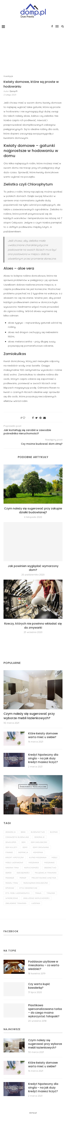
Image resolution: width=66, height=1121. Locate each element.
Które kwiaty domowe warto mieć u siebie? (43, 735)
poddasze (9, 878)
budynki (54, 832)
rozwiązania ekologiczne (35, 883)
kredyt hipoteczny (14, 857)
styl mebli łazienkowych (17, 893)
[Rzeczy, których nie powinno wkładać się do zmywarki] (33, 599)
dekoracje (39, 837)
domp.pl (13, 91)
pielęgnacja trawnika (45, 873)
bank (23, 832)
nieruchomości (31, 868)
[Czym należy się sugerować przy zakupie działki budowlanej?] (33, 484)
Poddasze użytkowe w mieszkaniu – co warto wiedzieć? (43, 965)
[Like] (26, 417)
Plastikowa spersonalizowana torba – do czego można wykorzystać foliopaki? (45, 1010)
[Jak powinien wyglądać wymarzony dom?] (33, 541)
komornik (38, 852)
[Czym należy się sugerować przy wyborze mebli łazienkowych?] (33, 689)
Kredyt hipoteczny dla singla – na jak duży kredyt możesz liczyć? (43, 758)
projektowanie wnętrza (44, 878)
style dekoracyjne (28, 888)
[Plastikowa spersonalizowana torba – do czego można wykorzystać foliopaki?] (14, 1010)
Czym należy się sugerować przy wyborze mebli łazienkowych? (29, 715)
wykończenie (11, 898)
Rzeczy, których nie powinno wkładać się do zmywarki (33, 625)
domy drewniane (41, 847)
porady (23, 878)
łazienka (36, 903)
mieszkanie (49, 862)
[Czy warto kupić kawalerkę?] (14, 989)
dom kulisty (11, 847)
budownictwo (38, 832)
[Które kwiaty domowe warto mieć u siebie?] (14, 739)
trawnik (50, 893)
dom (23, 842)
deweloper (10, 842)
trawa (38, 893)
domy (25, 847)
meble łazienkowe (14, 862)
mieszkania (34, 862)
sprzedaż (9, 888)
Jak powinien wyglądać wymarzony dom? (33, 568)
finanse (9, 852)
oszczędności (23, 873)
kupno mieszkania (37, 857)
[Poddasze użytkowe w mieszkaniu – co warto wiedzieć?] (14, 967)
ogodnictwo (50, 868)
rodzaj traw (11, 883)
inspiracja (23, 852)
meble (54, 857)
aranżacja (10, 832)
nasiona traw (12, 868)
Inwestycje (8, 76)
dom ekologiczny (39, 842)
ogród (8, 873)
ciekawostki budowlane (17, 837)
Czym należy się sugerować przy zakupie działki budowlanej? (33, 510)
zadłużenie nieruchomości (36, 898)
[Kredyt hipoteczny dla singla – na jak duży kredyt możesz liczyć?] (14, 760)
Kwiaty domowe (19, 145)
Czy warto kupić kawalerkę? (39, 986)
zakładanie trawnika (15, 903)
